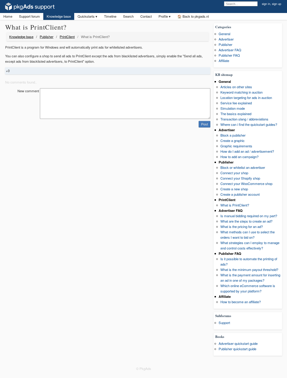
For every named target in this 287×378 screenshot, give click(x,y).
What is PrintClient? (234, 205)
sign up (276, 4)
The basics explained (235, 113)
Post (204, 124)
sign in (266, 4)
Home (7, 16)
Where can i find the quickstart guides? (248, 124)
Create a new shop (234, 189)
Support (224, 322)
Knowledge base (59, 16)
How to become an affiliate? (240, 301)
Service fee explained (236, 103)
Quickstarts (86, 16)
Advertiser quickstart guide (238, 343)
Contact (146, 16)
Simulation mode (232, 108)
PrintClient (67, 36)
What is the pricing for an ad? (241, 226)
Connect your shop (234, 172)
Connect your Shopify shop (240, 178)
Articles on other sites (236, 86)
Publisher (46, 36)
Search (128, 16)
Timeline (110, 16)
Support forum (29, 16)
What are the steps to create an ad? (246, 221)
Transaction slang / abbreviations (244, 119)
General (224, 33)
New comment (28, 90)
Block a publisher (233, 135)
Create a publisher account (240, 194)
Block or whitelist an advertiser (242, 167)
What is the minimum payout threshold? (249, 269)
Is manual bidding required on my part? (248, 215)
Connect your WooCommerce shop (246, 183)
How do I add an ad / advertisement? (247, 151)
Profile (163, 16)
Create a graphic (232, 140)
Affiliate (224, 60)
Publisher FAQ (229, 55)
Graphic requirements (236, 146)
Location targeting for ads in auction (246, 97)
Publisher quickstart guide (237, 348)
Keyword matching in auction (241, 92)
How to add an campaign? (239, 156)
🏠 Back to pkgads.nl (193, 16)
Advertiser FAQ (230, 49)
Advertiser (226, 39)
